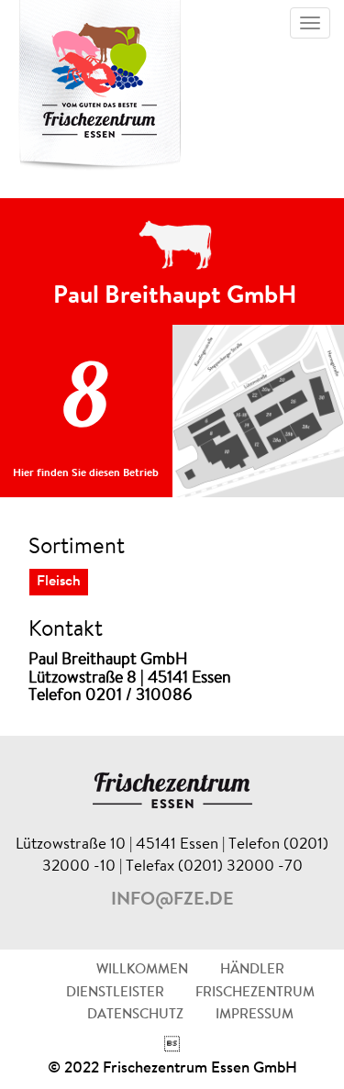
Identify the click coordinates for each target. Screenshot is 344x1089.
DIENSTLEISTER (115, 993)
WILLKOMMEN (142, 970)
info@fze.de (172, 900)
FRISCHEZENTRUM (255, 993)
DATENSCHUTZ (135, 1015)
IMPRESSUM (255, 1015)
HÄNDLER (252, 970)
